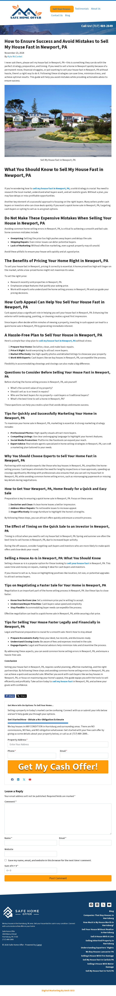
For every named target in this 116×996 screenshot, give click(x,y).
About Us (95, 8)
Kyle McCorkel (15, 56)
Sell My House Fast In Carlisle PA (98, 959)
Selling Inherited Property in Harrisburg (100, 942)
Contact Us (57, 15)
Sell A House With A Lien (102, 936)
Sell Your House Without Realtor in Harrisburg (98, 931)
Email (63, 751)
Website (9, 849)
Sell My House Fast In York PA (100, 970)
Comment (10, 801)
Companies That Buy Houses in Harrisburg (99, 917)
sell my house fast (62, 681)
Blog (67, 15)
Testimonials (82, 8)
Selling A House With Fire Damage (97, 955)
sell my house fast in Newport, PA (51, 188)
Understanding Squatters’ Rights (97, 947)
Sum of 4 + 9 (11, 866)
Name (8, 838)
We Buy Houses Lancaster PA (100, 951)
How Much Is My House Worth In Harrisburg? (98, 924)
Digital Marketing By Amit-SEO (58, 990)
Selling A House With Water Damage (100, 965)
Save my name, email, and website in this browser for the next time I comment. (50, 860)
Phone (12, 751)
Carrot (39, 944)
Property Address (17, 739)
